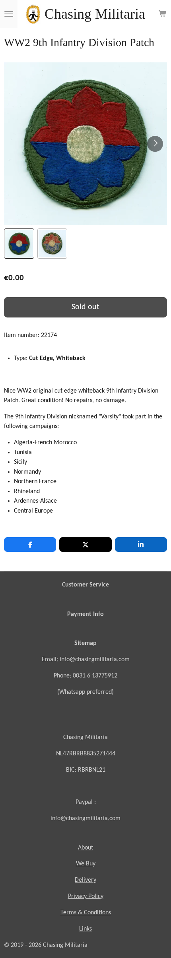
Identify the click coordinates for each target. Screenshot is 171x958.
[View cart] (162, 14)
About (85, 848)
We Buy (85, 864)
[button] (19, 243)
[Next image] (155, 144)
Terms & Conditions (85, 913)
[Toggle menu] (8, 14)
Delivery (85, 880)
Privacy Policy (85, 896)
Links (85, 929)
